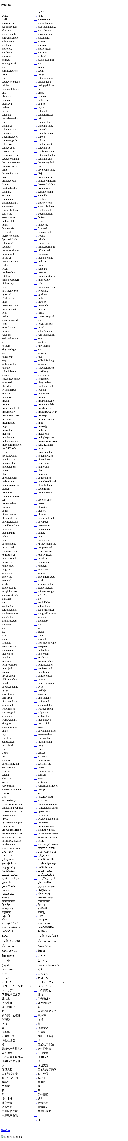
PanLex (5, 1130)
